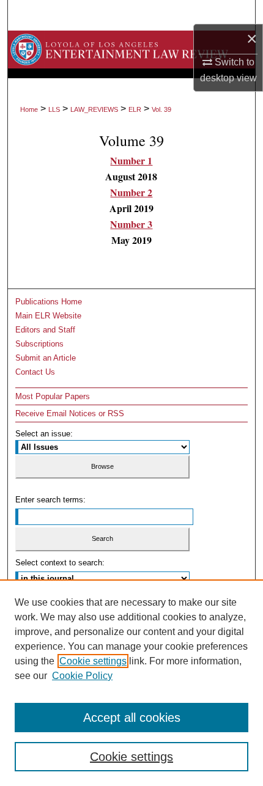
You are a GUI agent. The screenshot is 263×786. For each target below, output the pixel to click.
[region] (131, 682)
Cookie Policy (82, 675)
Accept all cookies (131, 717)
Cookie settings (93, 661)
